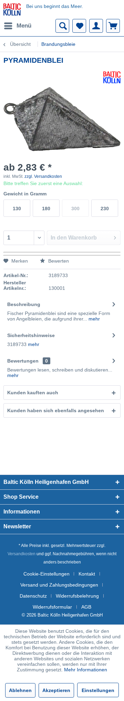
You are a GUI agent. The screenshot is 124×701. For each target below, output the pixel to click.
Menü (24, 25)
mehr (93, 319)
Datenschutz (33, 596)
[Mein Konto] (96, 26)
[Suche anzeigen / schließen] (62, 26)
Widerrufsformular (52, 607)
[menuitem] (17, 26)
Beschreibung (23, 304)
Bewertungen (23, 361)
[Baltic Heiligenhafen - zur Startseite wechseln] (12, 9)
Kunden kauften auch (32, 392)
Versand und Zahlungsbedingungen (59, 585)
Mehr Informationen (85, 669)
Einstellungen (98, 690)
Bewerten (58, 261)
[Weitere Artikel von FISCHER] (112, 77)
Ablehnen (20, 690)
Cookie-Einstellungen (46, 574)
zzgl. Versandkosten (43, 176)
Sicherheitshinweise (31, 335)
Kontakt (87, 574)
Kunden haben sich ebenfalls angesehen (55, 410)
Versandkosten (21, 553)
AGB (86, 607)
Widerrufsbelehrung (77, 596)
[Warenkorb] (113, 26)
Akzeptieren (56, 690)
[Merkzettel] (79, 26)
